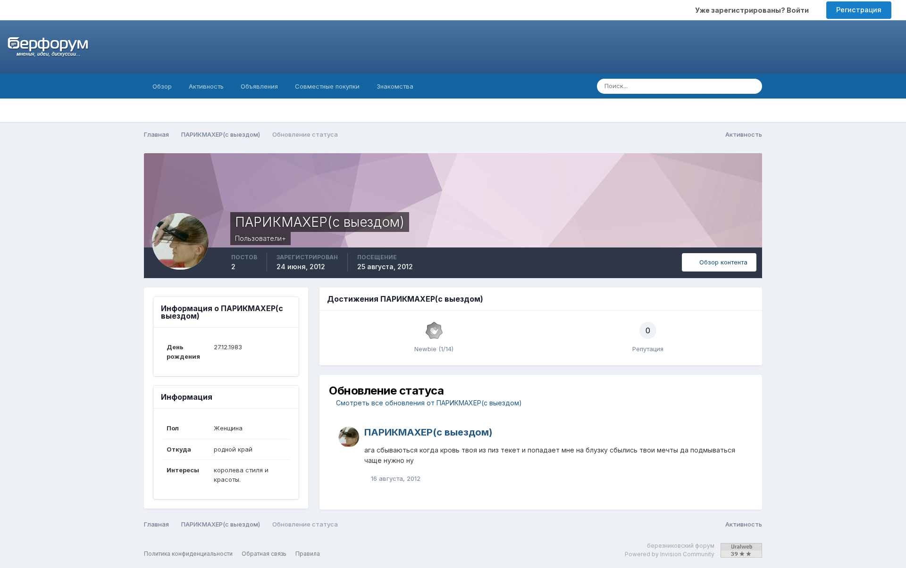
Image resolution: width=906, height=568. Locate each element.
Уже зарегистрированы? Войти (753, 10)
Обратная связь (264, 553)
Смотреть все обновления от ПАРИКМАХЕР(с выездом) (428, 403)
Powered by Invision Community (669, 554)
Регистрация (858, 10)
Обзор (162, 86)
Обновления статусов (698, 86)
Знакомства (395, 86)
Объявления (259, 86)
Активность (206, 86)
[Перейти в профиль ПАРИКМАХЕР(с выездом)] (348, 437)
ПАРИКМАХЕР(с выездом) (428, 432)
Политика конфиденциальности (188, 553)
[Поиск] (752, 86)
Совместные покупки (327, 86)
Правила (307, 553)
